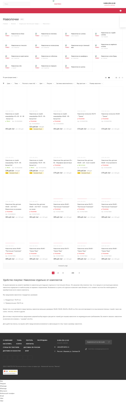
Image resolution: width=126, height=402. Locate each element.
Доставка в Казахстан (12, 351)
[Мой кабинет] (122, 4)
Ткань (19, 340)
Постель (29, 340)
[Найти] (27, 4)
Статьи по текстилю (11, 347)
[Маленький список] (105, 77)
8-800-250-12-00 (109, 3)
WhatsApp (30, 357)
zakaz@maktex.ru (63, 347)
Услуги (19, 344)
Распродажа (42, 340)
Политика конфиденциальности (98, 349)
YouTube (15, 357)
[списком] (119, 77)
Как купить (7, 344)
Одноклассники (20, 357)
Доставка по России (32, 347)
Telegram (10, 357)
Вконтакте (5, 357)
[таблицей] (122, 77)
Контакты (30, 344)
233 (73, 273)
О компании (7, 340)
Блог (27, 351)
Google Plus (25, 357)
